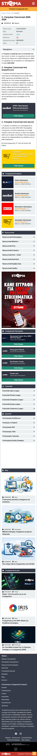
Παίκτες (9, 13)
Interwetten (5, 696)
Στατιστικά (5, 668)
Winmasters (5, 699)
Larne (18, 34)
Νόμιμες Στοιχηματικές (9, 659)
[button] (33, 49)
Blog (3, 677)
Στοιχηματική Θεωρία (8, 671)
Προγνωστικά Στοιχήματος (10, 665)
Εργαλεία (4, 674)
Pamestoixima (6, 690)
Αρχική (3, 13)
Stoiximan (5, 705)
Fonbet (4, 693)
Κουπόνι (4, 680)
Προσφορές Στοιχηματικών (10, 662)
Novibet (4, 687)
